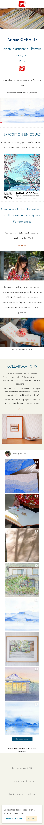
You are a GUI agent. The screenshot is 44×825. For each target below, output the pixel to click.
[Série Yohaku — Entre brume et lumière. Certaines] (22, 476)
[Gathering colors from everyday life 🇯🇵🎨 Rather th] (22, 511)
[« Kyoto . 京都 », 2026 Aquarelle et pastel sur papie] (22, 649)
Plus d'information (14, 818)
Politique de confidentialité (22, 781)
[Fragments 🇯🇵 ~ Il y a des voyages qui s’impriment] (22, 545)
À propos (22, 245)
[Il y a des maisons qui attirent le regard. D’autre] (22, 580)
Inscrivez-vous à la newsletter (22, 794)
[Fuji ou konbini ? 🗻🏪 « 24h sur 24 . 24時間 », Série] (22, 684)
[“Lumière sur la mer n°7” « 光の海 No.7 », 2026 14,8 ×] (22, 718)
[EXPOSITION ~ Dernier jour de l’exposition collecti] (22, 614)
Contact (22, 409)
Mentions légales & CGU (22, 768)
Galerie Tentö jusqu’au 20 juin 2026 (24, 148)
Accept (31, 818)
